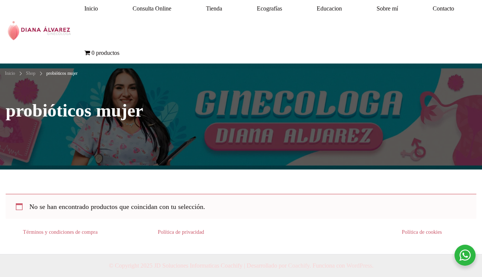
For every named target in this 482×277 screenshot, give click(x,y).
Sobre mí (387, 8)
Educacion (329, 8)
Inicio (91, 8)
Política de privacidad (181, 232)
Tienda (214, 8)
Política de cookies (422, 232)
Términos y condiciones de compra (60, 232)
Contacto (443, 8)
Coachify (299, 265)
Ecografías (269, 8)
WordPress (359, 265)
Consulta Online (152, 8)
